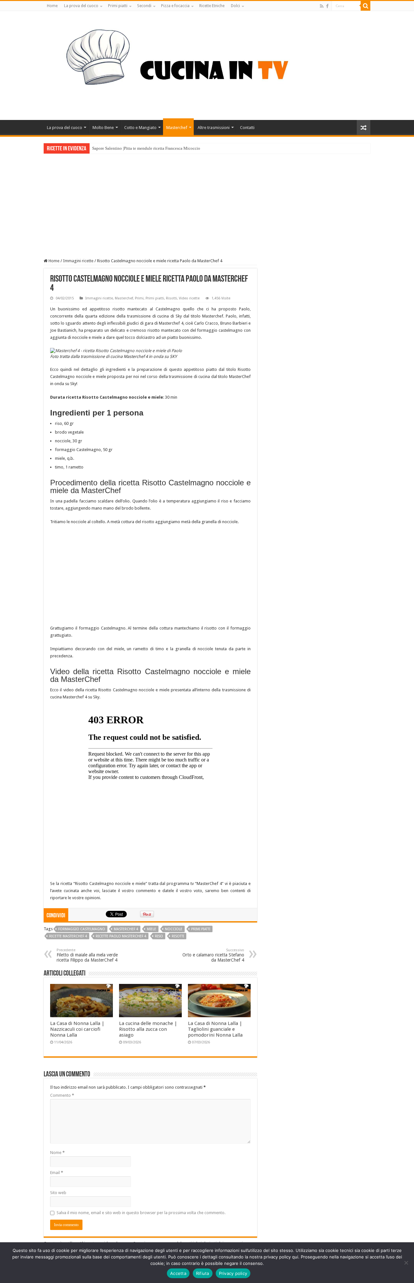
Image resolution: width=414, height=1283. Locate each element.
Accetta (178, 1273)
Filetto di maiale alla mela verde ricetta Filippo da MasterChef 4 (87, 955)
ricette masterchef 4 (68, 936)
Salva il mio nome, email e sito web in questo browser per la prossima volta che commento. (141, 1212)
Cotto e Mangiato (140, 127)
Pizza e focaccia (175, 6)
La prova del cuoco (81, 6)
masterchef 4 (126, 929)
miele (151, 929)
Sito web (58, 1192)
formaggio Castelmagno (81, 929)
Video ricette (189, 298)
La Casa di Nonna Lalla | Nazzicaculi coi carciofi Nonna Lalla (77, 1029)
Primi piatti (117, 6)
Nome (57, 1152)
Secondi (144, 6)
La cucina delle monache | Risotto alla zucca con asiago (148, 1029)
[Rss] (321, 6)
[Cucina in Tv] (207, 64)
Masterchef (176, 127)
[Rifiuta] (406, 1262)
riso (159, 936)
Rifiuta (202, 1273)
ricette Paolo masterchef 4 (121, 936)
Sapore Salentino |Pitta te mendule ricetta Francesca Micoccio (146, 148)
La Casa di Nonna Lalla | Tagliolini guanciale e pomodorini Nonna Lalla (215, 1029)
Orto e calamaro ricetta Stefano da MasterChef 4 (213, 955)
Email (56, 1172)
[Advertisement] (207, 202)
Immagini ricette (78, 260)
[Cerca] (365, 6)
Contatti (247, 127)
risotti (178, 936)
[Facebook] (327, 6)
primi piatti (200, 929)
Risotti (171, 298)
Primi (139, 298)
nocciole (173, 929)
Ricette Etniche (211, 6)
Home (52, 6)
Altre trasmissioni (214, 127)
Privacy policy (233, 1273)
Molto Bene (103, 127)
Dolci (235, 6)
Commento (62, 1095)
